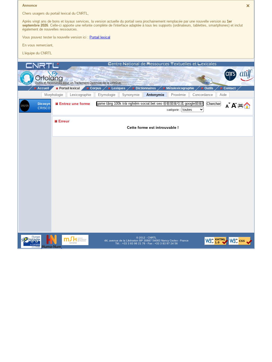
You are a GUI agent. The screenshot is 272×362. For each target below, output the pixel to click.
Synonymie (130, 95)
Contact (230, 88)
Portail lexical (100, 37)
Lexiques (118, 88)
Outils (209, 88)
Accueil (43, 88)
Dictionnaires (146, 88)
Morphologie (53, 95)
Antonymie (155, 95)
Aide (223, 95)
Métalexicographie (180, 88)
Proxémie (178, 95)
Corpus (95, 88)
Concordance (203, 95)
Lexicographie (80, 95)
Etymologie (106, 95)
